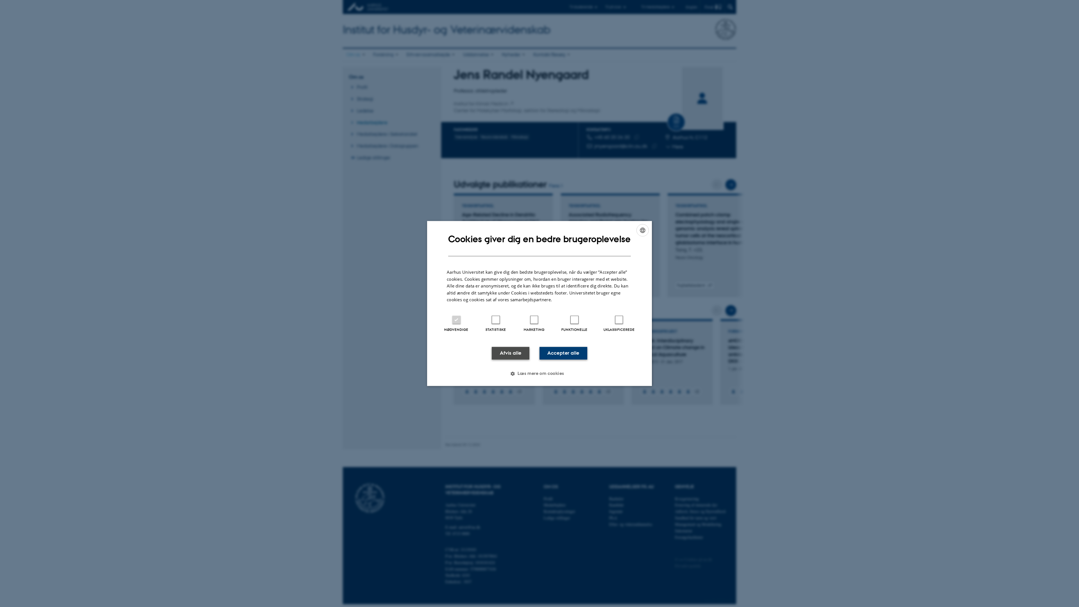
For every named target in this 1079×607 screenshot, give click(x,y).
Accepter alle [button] (563, 353)
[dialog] (539, 303)
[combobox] (642, 230)
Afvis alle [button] (511, 353)
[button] (539, 373)
